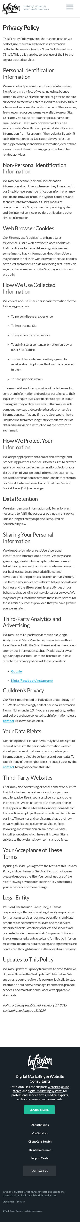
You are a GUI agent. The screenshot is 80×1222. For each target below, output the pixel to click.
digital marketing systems (45, 1091)
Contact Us (40, 1170)
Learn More (39, 1109)
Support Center (40, 1158)
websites (54, 1087)
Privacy (21, 1201)
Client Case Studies (40, 1141)
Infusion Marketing (11, 8)
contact (8, 721)
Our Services (40, 1133)
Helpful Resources (40, 1150)
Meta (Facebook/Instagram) (32, 680)
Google (16, 671)
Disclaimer (8, 1201)
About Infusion (40, 1125)
